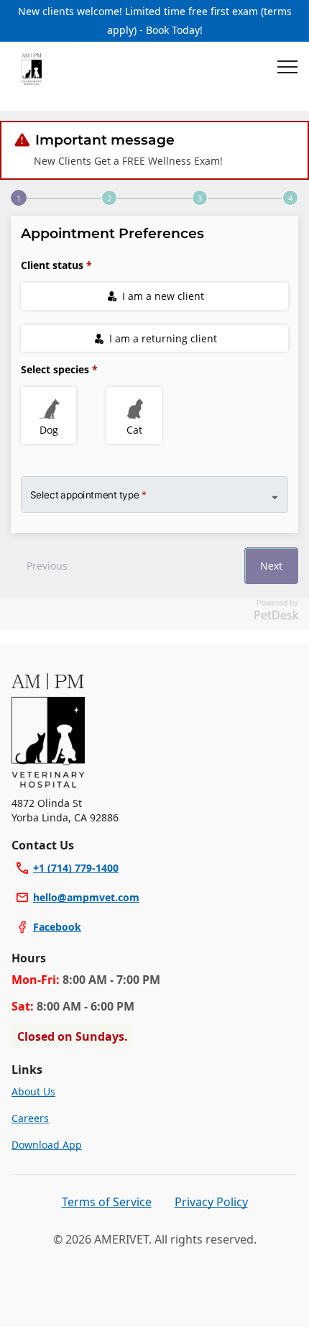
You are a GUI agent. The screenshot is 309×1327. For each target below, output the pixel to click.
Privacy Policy (211, 1202)
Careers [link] (30, 1118)
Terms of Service (107, 1202)
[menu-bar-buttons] (287, 69)
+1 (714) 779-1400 (76, 868)
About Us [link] (33, 1091)
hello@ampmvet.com (86, 897)
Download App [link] (46, 1145)
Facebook (57, 927)
